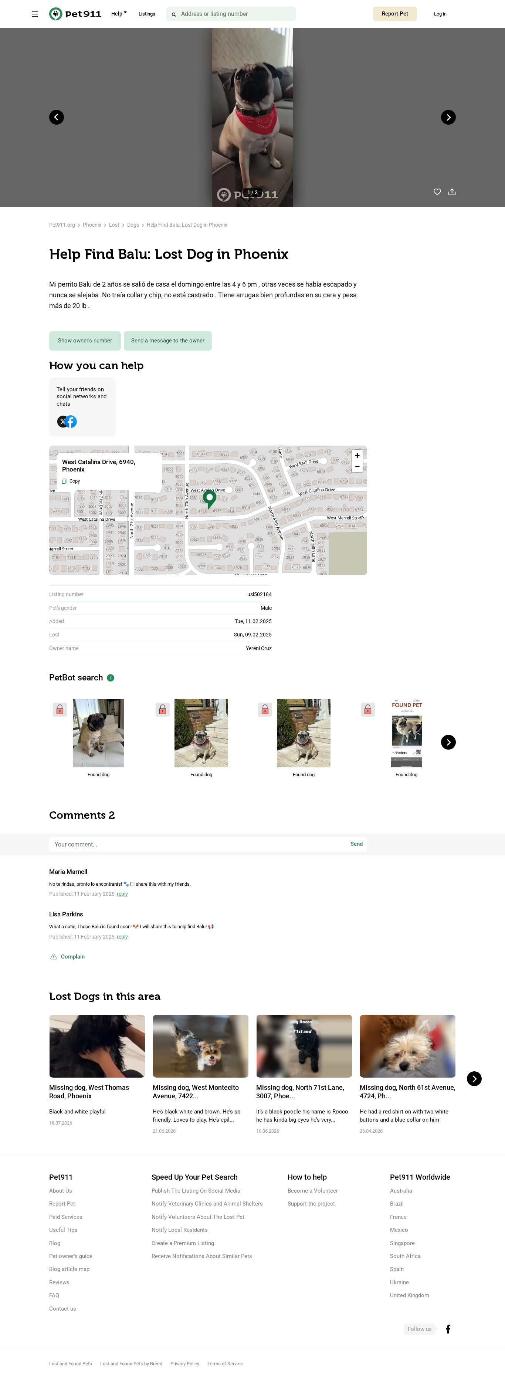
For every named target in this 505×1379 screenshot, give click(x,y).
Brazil (397, 1203)
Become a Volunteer (313, 1190)
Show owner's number (85, 340)
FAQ (54, 1295)
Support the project (311, 1203)
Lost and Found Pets (70, 1363)
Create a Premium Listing (183, 1243)
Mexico (399, 1230)
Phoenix (92, 225)
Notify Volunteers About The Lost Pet (198, 1217)
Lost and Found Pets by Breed (131, 1363)
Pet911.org (62, 225)
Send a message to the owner (167, 340)
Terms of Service (225, 1363)
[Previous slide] (56, 117)
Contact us (62, 1308)
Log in (440, 14)
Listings (147, 14)
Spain (397, 1269)
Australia (401, 1190)
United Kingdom (409, 1295)
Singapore (402, 1243)
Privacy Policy (184, 1363)
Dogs (133, 225)
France (398, 1217)
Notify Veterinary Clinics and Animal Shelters (207, 1203)
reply (122, 894)
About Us (60, 1190)
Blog (54, 1243)
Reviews (59, 1282)
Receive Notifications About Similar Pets (202, 1256)
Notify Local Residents (180, 1230)
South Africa (405, 1256)
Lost (114, 225)
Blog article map (69, 1269)
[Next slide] (448, 117)
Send (356, 844)
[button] (210, 500)
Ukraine (399, 1282)
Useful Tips (63, 1230)
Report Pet (395, 13)
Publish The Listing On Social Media (196, 1190)
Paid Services (65, 1217)
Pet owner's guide (70, 1256)
